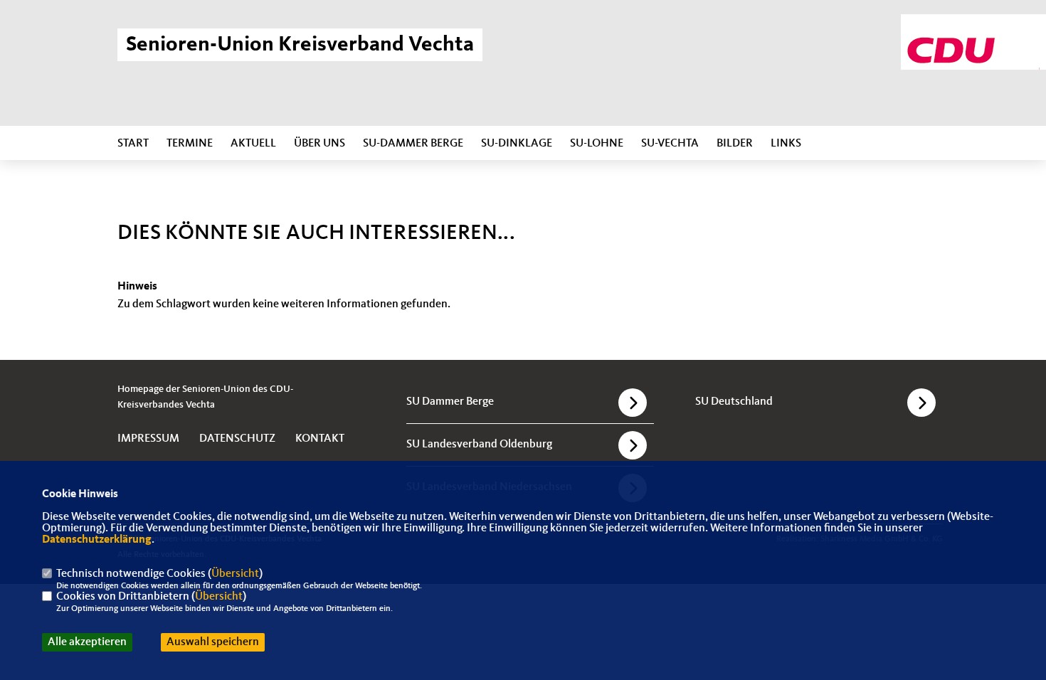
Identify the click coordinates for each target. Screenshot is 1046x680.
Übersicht (235, 574)
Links (786, 143)
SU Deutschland (734, 402)
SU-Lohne (596, 143)
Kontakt (319, 439)
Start (133, 143)
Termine (190, 143)
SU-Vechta (670, 143)
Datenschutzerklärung (97, 540)
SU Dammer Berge (450, 402)
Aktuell (253, 143)
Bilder (735, 143)
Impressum (148, 439)
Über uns (319, 143)
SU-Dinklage (516, 143)
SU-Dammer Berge (413, 143)
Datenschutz (237, 439)
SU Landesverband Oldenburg (479, 444)
